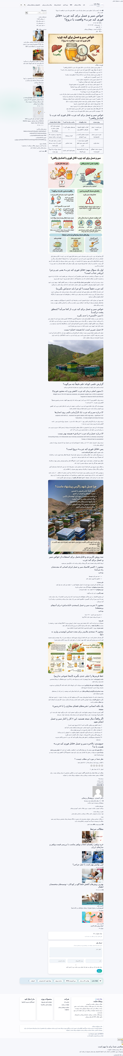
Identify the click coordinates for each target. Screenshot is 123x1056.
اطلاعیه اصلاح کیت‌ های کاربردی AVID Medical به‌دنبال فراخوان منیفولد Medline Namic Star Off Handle (33, 121)
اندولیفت (33, 981)
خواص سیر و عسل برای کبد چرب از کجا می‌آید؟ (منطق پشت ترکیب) (83, 74)
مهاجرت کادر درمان (84, 981)
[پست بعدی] (92, 917)
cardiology (32, 139)
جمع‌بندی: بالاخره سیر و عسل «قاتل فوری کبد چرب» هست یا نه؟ (84, 111)
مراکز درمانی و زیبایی (47, 5)
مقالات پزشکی (77, 5)
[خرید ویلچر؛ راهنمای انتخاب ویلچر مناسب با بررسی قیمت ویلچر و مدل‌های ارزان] (92, 837)
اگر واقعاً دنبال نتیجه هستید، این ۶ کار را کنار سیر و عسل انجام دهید (83, 108)
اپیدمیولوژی (17, 139)
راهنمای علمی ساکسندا (46, 1004)
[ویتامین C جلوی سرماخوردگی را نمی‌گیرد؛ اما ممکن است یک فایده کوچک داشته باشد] (38, 55)
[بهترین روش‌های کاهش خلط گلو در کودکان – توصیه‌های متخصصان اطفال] (92, 875)
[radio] (102, 766)
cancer (41, 137)
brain (38, 135)
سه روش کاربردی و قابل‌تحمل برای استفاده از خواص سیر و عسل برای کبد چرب (80, 94)
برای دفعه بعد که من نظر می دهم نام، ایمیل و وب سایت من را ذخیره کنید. (84, 967)
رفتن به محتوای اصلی (118, 1)
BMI (71, 5)
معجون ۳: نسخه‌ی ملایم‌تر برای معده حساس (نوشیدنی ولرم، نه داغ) (83, 101)
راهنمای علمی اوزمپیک (46, 1002)
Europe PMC (43, 135)
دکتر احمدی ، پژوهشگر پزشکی (91, 29)
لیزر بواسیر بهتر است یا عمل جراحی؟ (88, 864)
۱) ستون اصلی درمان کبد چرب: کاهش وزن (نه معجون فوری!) (85, 84)
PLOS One (36, 133)
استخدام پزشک (57, 5)
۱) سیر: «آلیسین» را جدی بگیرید (92, 77)
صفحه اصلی (90, 824)
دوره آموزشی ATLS (71, 981)
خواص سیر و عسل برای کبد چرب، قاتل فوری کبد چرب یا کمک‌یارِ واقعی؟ (82, 67)
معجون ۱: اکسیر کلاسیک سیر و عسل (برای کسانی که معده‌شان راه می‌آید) (82, 96)
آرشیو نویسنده (98, 824)
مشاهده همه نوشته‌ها (89, 801)
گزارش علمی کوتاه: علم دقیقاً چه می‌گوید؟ (90, 82)
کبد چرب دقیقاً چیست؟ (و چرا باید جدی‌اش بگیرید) (88, 72)
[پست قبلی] (92, 898)
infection (37, 139)
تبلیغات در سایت (65, 1004)
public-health (38, 131)
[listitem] (102, 785)
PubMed (42, 139)
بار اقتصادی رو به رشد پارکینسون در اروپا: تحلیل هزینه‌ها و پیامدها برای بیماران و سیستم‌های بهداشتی (33, 80)
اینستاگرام (32, 1002)
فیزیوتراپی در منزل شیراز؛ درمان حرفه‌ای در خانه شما (87, 908)
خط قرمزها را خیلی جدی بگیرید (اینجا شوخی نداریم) (87, 104)
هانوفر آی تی (90, 1035)
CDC (27, 139)
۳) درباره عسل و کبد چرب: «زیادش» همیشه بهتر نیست (86, 89)
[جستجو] (24, 4)
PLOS (33, 131)
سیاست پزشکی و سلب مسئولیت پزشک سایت (80, 775)
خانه (84, 5)
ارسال (99, 971)
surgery (22, 139)
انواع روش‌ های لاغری (97, 926)
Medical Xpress (28, 131)
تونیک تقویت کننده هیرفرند (45, 981)
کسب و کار (96, 10)
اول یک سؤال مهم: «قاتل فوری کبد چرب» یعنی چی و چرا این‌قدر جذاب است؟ (81, 70)
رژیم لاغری (65, 5)
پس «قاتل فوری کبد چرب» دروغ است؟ (90, 91)
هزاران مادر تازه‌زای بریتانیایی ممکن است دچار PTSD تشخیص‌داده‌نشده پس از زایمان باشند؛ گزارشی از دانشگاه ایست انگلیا (33, 44)
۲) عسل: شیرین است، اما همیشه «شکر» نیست (88, 79)
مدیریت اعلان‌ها (25, 1002)
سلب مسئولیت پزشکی (97, 1026)
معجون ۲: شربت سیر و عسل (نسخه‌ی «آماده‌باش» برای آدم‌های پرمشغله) (82, 99)
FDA (25, 139)
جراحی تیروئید (58, 981)
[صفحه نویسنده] (98, 791)
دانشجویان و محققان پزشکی (33, 5)
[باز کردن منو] (21, 4)
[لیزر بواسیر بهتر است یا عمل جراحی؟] (92, 857)
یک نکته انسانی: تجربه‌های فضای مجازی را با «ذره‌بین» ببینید (85, 106)
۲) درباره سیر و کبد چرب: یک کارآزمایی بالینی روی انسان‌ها (86, 87)
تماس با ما (66, 1002)
